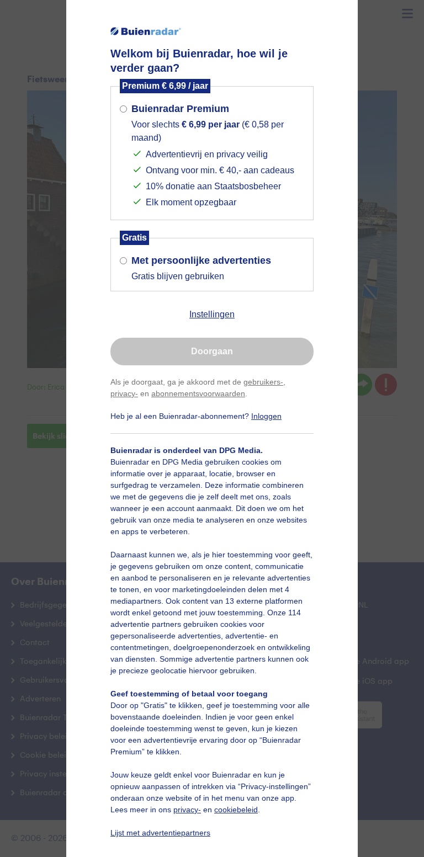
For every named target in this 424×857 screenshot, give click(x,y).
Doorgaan (212, 351)
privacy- (124, 393)
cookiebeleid (236, 809)
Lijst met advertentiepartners (160, 832)
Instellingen (212, 314)
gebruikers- (263, 381)
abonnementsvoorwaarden (198, 393)
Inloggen (266, 416)
